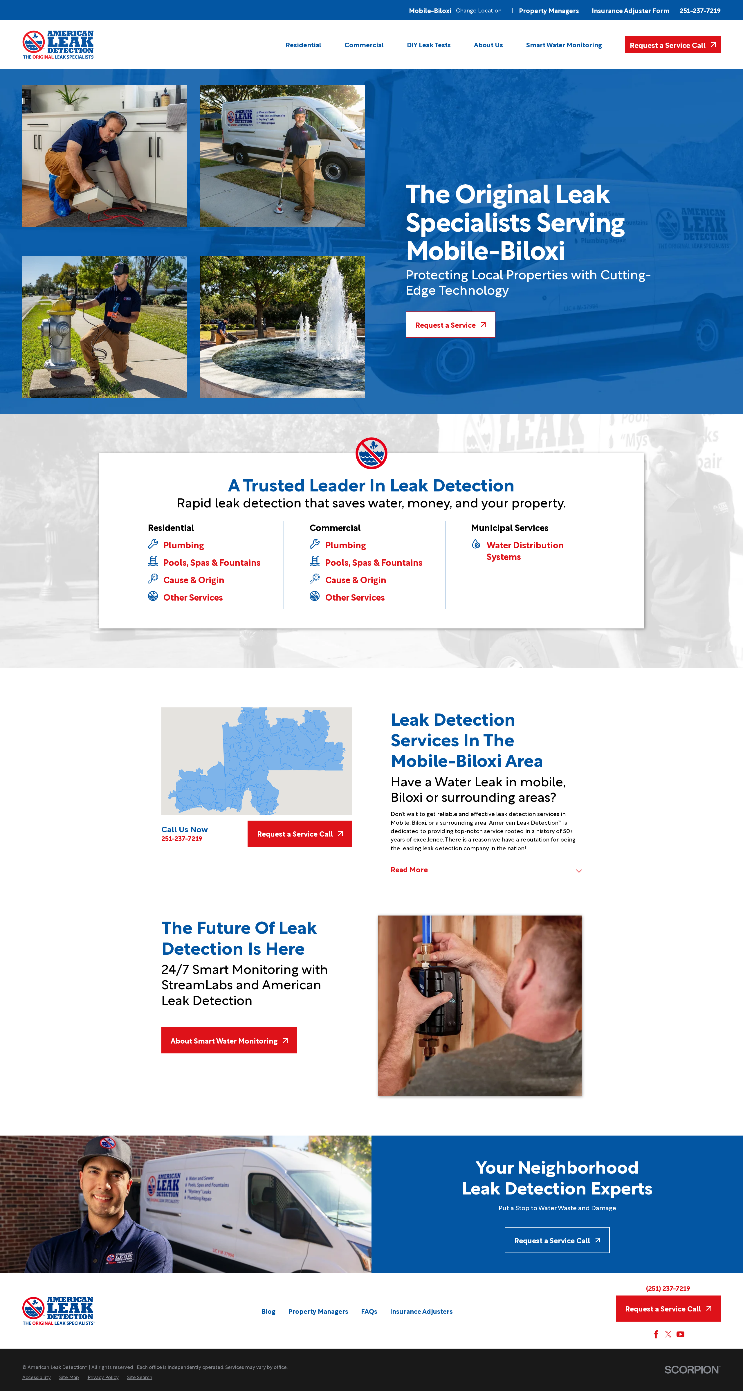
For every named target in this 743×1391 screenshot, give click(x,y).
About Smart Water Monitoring (224, 1040)
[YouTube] (680, 1334)
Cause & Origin (193, 579)
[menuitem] (303, 44)
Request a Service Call (668, 44)
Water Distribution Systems (525, 550)
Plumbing (183, 544)
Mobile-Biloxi (430, 10)
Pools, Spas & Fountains (212, 562)
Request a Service (445, 324)
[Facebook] (656, 1334)
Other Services (193, 597)
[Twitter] (668, 1334)
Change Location (479, 10)
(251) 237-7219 (668, 1288)
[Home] (58, 44)
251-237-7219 (700, 10)
